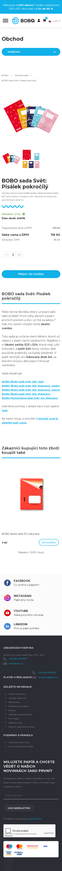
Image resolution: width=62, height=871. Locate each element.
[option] (31, 510)
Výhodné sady (21, 75)
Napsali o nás (15, 722)
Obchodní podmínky (19, 742)
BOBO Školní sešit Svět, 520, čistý (23, 381)
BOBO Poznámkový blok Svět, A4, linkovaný (30, 398)
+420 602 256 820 (18, 658)
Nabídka (14, 51)
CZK (55, 21)
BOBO (5, 75)
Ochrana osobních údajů (21, 746)
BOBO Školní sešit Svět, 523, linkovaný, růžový (31, 389)
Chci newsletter (19, 808)
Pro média (14, 718)
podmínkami (34, 818)
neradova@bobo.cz (48, 677)
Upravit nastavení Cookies (21, 726)
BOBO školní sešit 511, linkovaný (21, 533)
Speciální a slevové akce (20, 714)
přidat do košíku (31, 274)
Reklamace (14, 702)
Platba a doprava (17, 694)
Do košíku (49, 542)
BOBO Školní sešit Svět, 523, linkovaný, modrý (30, 385)
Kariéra (12, 710)
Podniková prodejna (19, 706)
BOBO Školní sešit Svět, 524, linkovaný (26, 394)
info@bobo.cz (16, 663)
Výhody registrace (17, 698)
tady (4, 410)
